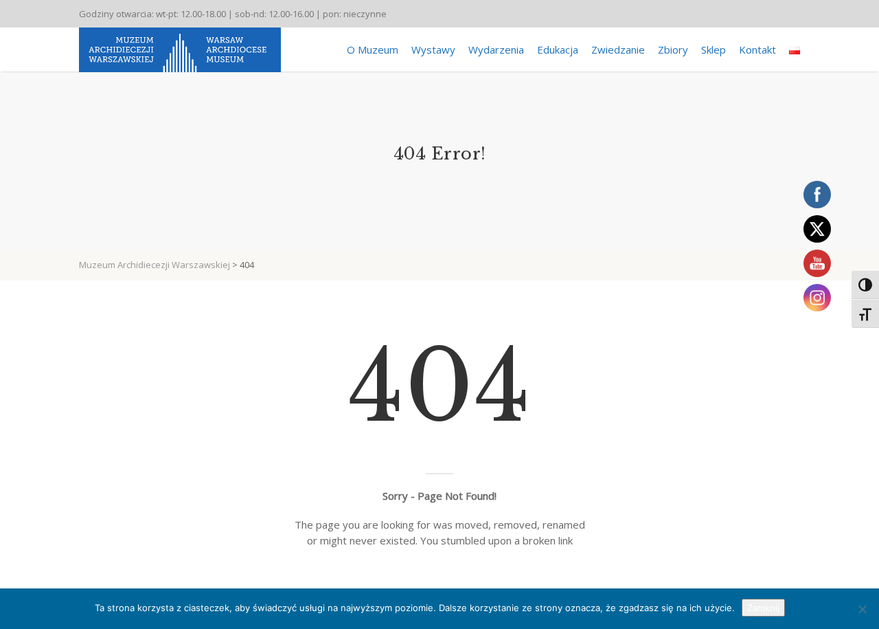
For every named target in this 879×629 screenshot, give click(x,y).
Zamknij (763, 607)
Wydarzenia (496, 49)
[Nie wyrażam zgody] (862, 609)
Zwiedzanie (618, 49)
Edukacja (557, 49)
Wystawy (433, 49)
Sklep (713, 49)
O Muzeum (372, 49)
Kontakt (757, 49)
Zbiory (673, 49)
